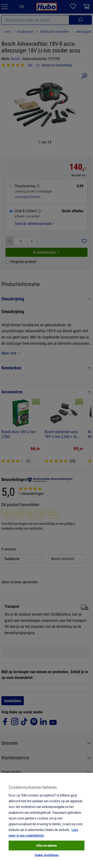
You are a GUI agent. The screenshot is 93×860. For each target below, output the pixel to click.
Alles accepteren (46, 845)
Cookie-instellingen (46, 855)
